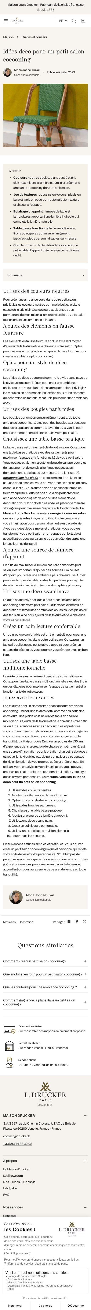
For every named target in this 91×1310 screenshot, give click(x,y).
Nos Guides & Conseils (19, 1182)
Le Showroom (13, 1175)
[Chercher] (74, 20)
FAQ (6, 1194)
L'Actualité (10, 1188)
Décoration (26, 922)
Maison (8, 37)
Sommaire (14, 275)
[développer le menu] (5, 20)
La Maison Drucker (16, 1169)
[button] (83, 20)
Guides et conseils (34, 37)
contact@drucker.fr (16, 1136)
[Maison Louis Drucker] (17, 21)
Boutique (9, 1215)
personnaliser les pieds (20, 477)
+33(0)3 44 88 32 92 (17, 1143)
